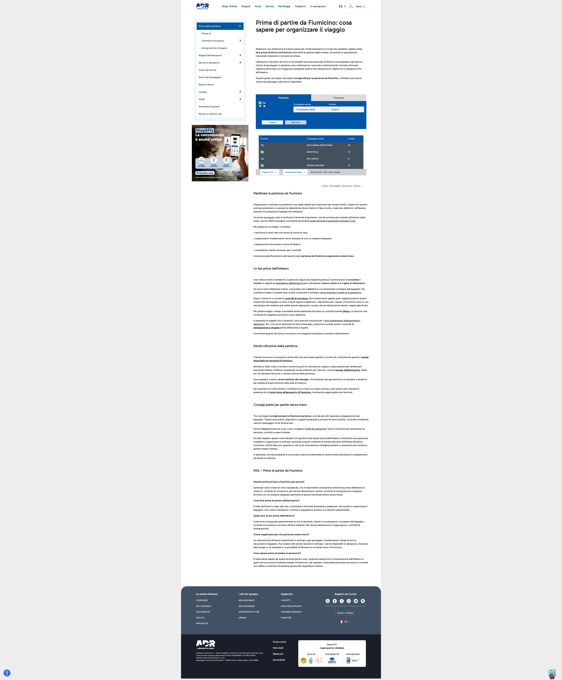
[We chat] (363, 601)
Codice (332, 104)
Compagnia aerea (302, 104)
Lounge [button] (203, 92)
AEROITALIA (312, 152)
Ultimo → (358, 186)
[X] (342, 601)
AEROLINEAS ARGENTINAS (319, 145)
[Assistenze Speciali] (350, 6)
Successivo (347, 186)
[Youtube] (356, 601)
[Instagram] (349, 601)
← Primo (324, 186)
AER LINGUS (312, 158)
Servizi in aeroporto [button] (209, 62)
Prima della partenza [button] (210, 26)
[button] (342, 6)
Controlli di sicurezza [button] (212, 40)
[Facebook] (335, 601)
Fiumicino (283, 97)
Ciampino (339, 97)
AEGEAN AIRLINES (315, 165)
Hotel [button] (201, 99)
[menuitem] (202, 600)
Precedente (335, 186)
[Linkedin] (328, 601)
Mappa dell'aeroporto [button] (210, 55)
